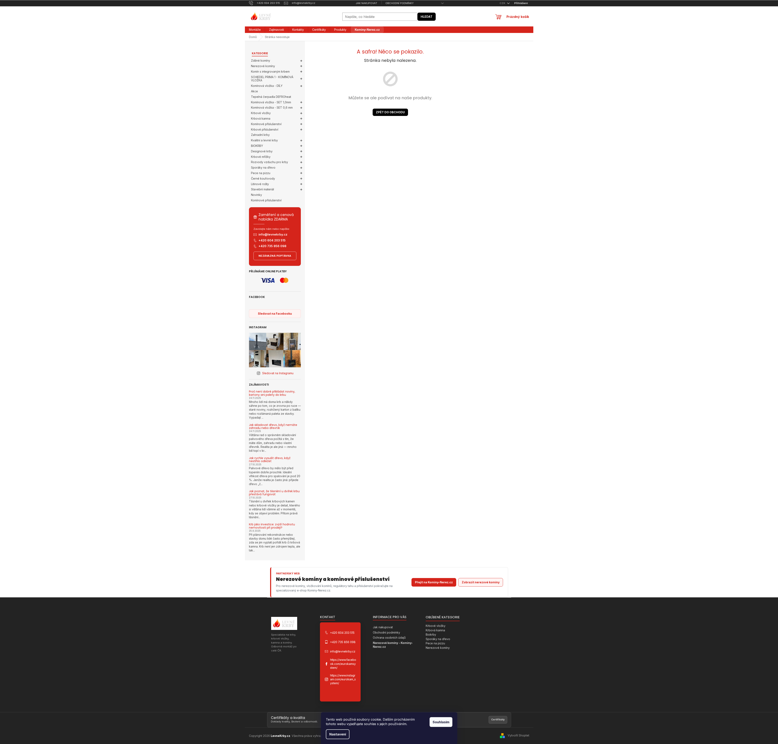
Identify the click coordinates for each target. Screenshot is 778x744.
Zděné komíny (260, 60)
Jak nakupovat (366, 3)
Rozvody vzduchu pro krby (269, 162)
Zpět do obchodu (390, 112)
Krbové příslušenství (264, 129)
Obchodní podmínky (399, 3)
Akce (254, 91)
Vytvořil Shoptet (518, 735)
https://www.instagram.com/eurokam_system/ (343, 679)
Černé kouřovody (263, 178)
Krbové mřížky (261, 156)
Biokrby (431, 634)
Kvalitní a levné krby (264, 140)
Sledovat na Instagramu (278, 373)
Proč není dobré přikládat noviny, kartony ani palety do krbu (272, 393)
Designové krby (262, 151)
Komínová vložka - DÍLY (267, 85)
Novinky (256, 194)
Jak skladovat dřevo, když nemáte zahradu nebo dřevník (273, 426)
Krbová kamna (260, 118)
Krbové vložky (261, 113)
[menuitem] (255, 29)
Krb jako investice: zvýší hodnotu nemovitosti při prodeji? (272, 526)
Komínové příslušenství (266, 124)
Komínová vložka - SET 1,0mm (271, 102)
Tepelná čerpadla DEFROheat (271, 96)
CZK (503, 3)
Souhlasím (441, 722)
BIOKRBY (257, 145)
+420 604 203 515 (272, 240)
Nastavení (337, 734)
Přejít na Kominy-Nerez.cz (434, 582)
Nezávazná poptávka (275, 255)
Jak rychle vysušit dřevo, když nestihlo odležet (269, 460)
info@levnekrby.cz (273, 234)
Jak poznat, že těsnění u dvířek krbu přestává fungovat (274, 493)
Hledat (426, 16)
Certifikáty (498, 719)
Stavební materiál (262, 189)
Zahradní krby (260, 134)
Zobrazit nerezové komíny (481, 582)
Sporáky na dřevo (263, 167)
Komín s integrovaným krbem (270, 71)
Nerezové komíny (263, 66)
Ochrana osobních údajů (389, 637)
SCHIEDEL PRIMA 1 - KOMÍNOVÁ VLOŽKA (272, 78)
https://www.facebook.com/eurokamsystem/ (343, 663)
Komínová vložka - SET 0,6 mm (272, 107)
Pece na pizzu (260, 173)
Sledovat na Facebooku (275, 313)
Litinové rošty (260, 184)
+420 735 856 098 (272, 246)
